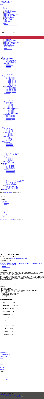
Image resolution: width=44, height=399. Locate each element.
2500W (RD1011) (9, 135)
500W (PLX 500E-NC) (10, 109)
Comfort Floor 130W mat (4, 263)
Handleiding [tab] (4, 268)
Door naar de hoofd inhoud (6, 2)
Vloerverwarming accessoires (11, 208)
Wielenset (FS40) (9, 97)
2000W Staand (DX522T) (10, 117)
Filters (5, 185)
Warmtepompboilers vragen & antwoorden (11, 14)
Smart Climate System (8, 19)
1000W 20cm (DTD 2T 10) (11, 85)
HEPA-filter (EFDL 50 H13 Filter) (12, 188)
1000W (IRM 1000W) (10, 146)
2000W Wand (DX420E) (10, 115)
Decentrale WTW (7, 177)
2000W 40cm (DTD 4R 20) (11, 92)
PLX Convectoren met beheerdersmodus (11, 108)
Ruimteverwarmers (3, 350)
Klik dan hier (6, 379)
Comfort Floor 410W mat (22, 263)
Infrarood (3, 141)
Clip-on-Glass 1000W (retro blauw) (12, 100)
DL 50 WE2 (8, 178)
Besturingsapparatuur (7, 16)
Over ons (4, 30)
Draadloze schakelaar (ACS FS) (11, 184)
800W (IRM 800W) (9, 145)
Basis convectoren (7, 114)
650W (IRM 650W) (9, 144)
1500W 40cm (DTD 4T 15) (11, 81)
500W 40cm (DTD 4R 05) (11, 87)
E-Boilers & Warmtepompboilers (7, 58)
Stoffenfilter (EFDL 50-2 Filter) (11, 186)
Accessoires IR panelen (8, 150)
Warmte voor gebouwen (8, 21)
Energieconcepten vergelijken (9, 29)
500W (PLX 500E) (9, 102)
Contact (4, 31)
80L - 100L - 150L (9, 74)
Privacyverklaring (18, 396)
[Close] (0, 191)
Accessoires (6, 179)
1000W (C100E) (9, 138)
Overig (3, 216)
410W (32, 281)
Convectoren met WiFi (8, 10)
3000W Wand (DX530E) (10, 119)
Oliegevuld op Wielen (8, 128)
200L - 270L (8, 73)
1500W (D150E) (9, 139)
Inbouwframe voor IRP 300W (11, 154)
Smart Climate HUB (9, 94)
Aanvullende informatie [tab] (6, 267)
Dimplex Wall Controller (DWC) (12, 113)
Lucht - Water (6, 63)
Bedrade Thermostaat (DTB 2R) (11, 152)
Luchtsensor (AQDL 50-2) (11, 183)
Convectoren (6, 9)
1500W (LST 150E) (9, 126)
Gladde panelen (7, 142)
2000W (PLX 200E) (9, 106)
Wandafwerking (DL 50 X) (11, 182)
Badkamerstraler (7, 161)
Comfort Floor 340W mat (13, 263)
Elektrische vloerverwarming (9, 17)
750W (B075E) (9, 137)
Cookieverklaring (8, 395)
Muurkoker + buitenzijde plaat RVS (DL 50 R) (14, 181)
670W (40, 281)
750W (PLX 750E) (9, 103)
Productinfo (5, 8)
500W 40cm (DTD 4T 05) (10, 78)
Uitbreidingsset (6, 169)
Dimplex (1, 4)
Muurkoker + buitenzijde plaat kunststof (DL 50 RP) (15, 180)
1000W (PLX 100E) (9, 104)
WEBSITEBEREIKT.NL (5, 394)
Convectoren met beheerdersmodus (10, 11)
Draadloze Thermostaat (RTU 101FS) (12, 153)
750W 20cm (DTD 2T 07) (10, 84)
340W (30, 281)
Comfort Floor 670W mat (5, 264)
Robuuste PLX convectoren (9, 101)
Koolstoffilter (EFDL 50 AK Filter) (12, 187)
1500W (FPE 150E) (9, 159)
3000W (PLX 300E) (9, 107)
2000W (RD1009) (9, 134)
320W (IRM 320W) (9, 143)
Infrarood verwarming (8, 18)
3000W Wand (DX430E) (10, 116)
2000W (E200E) (9, 140)
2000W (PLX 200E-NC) (10, 112)
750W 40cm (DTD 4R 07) (11, 88)
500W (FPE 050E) (9, 157)
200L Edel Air (8, 66)
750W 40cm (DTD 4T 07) (10, 79)
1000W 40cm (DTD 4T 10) (11, 80)
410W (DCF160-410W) (10, 166)
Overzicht (6, 24)
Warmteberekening (7, 28)
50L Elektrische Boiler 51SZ (11, 60)
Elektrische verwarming (7, 7)
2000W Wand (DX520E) (10, 118)
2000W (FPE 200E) (9, 160)
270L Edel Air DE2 (9, 65)
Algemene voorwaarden (16, 395)
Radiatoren (4, 127)
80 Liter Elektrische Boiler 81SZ (11, 61)
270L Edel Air (8, 64)
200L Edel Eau (9, 70)
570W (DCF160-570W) (10, 167)
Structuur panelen (7, 147)
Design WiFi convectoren (8, 86)
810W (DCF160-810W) (10, 168)
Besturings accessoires (8, 212)
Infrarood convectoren (8, 156)
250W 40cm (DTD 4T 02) (10, 77)
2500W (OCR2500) (9, 131)
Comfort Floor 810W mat (14, 264)
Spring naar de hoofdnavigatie (7, 1)
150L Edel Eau (9, 71)
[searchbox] (8, 32)
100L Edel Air (8, 68)
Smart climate (6, 211)
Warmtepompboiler (3, 359)
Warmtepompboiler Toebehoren (9, 72)
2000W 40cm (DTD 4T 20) (11, 82)
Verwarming (4, 202)
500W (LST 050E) (9, 124)
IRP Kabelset (8, 155)
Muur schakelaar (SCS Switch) (11, 96)
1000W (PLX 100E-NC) (10, 110)
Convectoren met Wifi (8, 39)
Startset (5, 164)
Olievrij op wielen (7, 132)
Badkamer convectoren (8, 120)
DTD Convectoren (7, 12)
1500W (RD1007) (9, 133)
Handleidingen (6, 53)
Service (4, 23)
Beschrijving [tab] (4, 266)
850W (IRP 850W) (9, 149)
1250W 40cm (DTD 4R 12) (11, 90)
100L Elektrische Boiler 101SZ (11, 62)
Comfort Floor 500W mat (31, 263)
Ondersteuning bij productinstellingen (10, 25)
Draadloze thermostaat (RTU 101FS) (12, 175)
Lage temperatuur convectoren (9, 123)
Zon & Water (6, 22)
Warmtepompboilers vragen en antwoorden (11, 42)
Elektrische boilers (7, 13)
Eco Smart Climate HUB (10, 151)
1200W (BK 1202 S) (10, 162)
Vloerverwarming (5, 163)
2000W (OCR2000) (9, 130)
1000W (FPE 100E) (9, 158)
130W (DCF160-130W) (10, 165)
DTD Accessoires (7, 93)
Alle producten (4, 189)
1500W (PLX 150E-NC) (10, 111)
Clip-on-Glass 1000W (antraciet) (11, 98)
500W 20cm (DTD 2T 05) (10, 83)
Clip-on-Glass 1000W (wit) (11, 99)
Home (1, 219)
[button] (2, 32)
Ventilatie (5, 20)
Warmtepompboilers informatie (9, 15)
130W (25, 281)
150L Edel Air (8, 67)
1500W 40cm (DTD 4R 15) (11, 91)
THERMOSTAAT (18, 283)
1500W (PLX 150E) (9, 105)
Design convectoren (7, 76)
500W (35, 281)
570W (37, 281)
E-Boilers (6, 59)
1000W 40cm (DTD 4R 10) (11, 89)
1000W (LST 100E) (9, 125)
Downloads (6, 54)
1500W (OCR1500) (9, 129)
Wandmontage (6, 136)
